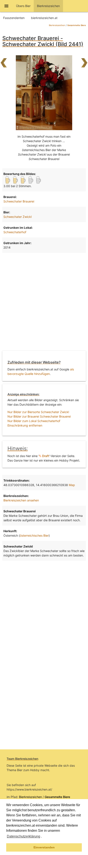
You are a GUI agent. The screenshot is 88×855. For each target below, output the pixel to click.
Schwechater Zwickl (17, 216)
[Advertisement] (44, 301)
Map (72, 485)
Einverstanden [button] (44, 847)
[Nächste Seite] (84, 60)
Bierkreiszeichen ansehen (21, 500)
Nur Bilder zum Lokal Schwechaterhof (33, 421)
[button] (43, 837)
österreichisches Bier (34, 535)
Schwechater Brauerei (18, 201)
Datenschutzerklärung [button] (23, 836)
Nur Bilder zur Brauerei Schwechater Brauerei (39, 416)
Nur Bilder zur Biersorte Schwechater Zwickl (38, 412)
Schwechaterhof (14, 232)
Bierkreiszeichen (57, 25)
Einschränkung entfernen (24, 425)
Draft (45, 456)
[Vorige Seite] (3, 60)
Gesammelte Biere (76, 25)
